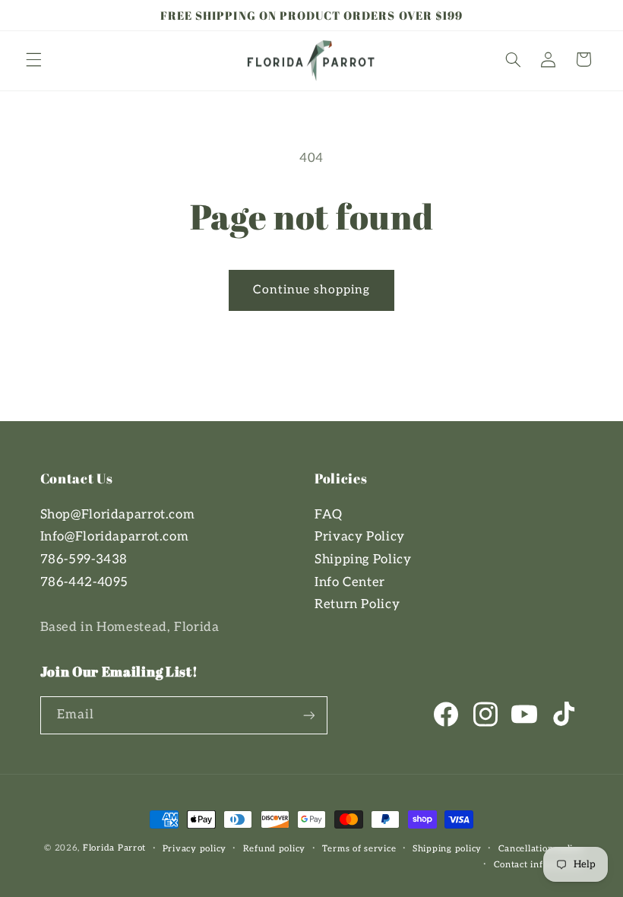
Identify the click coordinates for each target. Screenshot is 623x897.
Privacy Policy (360, 536)
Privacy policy (194, 849)
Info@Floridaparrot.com (114, 536)
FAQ (329, 514)
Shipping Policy (363, 559)
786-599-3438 (84, 559)
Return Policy (357, 604)
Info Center (350, 582)
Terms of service (359, 849)
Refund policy (274, 849)
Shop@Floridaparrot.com (117, 514)
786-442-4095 (84, 582)
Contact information (538, 865)
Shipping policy (447, 849)
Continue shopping (312, 290)
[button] (33, 59)
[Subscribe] (308, 715)
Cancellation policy (540, 849)
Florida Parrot (114, 848)
